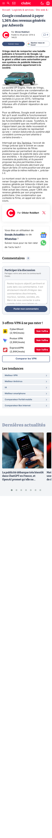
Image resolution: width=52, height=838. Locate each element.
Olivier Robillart (22, 32)
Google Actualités (15, 234)
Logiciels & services (23, 10)
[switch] (42, 3)
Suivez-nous (13, 44)
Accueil (6, 10)
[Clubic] (26, 3)
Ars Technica (24, 143)
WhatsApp (11, 239)
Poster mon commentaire (26, 309)
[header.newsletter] (14, 3)
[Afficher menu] (3, 3)
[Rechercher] (8, 3)
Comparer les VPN (26, 359)
